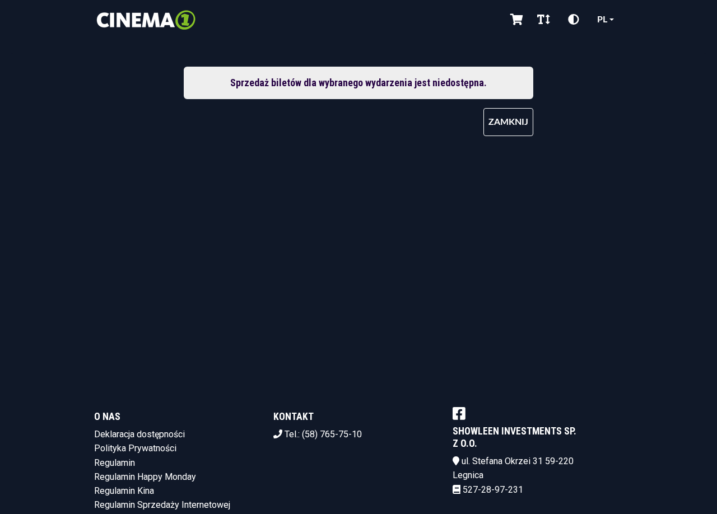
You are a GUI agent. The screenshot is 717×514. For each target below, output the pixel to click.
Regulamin (114, 462)
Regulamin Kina (124, 490)
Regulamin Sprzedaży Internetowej (162, 504)
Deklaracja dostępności (139, 434)
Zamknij (508, 122)
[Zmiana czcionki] (543, 19)
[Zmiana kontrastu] (573, 19)
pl (602, 19)
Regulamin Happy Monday (145, 476)
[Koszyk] (514, 19)
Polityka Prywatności (135, 448)
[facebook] (459, 413)
